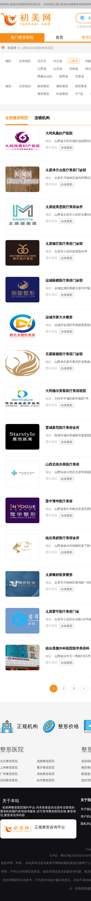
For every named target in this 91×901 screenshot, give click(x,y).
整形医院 (12, 749)
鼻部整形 (81, 86)
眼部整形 (43, 86)
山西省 (73, 61)
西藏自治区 (44, 76)
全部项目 (25, 86)
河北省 (57, 61)
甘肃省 (79, 76)
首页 (59, 37)
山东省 (57, 68)
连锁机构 (42, 118)
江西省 (41, 68)
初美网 (11, 48)
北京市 (41, 61)
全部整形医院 (16, 118)
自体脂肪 (67, 147)
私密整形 (62, 93)
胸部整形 (62, 86)
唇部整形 (43, 93)
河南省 (73, 68)
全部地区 (25, 61)
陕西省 (63, 76)
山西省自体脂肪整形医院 (37, 48)
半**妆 (79, 93)
